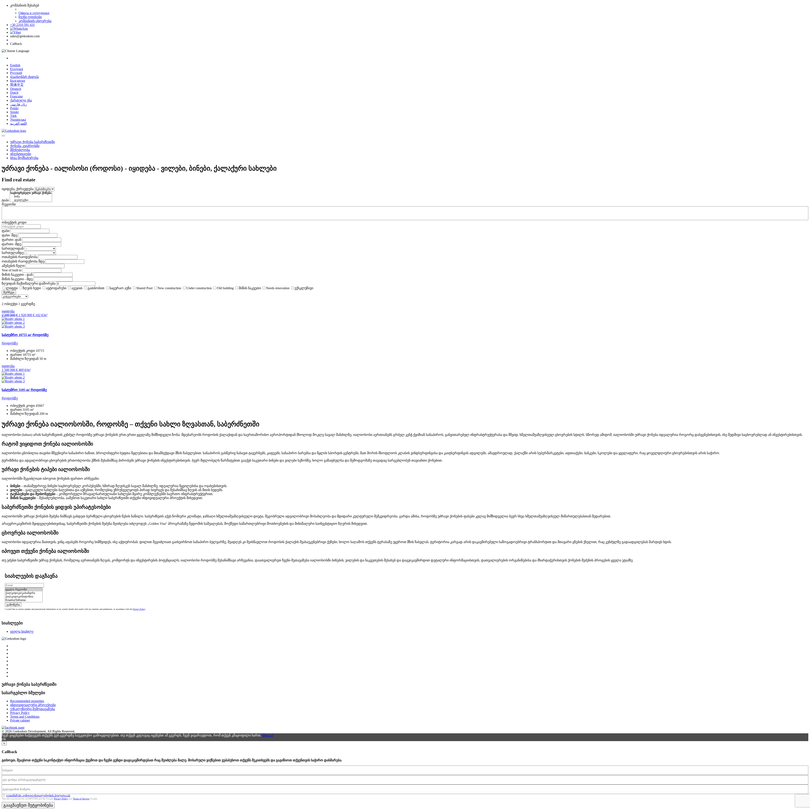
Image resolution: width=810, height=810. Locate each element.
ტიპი (5, 200)
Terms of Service (81, 798)
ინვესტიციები (20, 154)
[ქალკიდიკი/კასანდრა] (23, 593)
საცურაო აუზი (120, 288)
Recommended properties (27, 701)
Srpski (14, 112)
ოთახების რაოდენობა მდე (23, 261)
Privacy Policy (139, 609)
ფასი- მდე (10, 235)
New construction (169, 288)
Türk (13, 116)
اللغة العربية (18, 123)
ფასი (5, 231)
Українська (18, 119)
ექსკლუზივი (303, 288)
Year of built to (12, 270)
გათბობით (96, 288)
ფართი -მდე (11, 244)
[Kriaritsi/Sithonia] (23, 600)
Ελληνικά (16, 69)
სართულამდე (13, 252)
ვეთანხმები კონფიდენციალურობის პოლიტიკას (38, 795)
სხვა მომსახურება (24, 158)
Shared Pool (144, 288)
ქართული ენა (21, 100)
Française (16, 96)
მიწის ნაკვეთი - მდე (17, 279)
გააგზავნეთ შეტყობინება (28, 805)
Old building (225, 288)
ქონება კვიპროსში (24, 146)
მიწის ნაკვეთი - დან (17, 274)
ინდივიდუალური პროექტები (33, 705)
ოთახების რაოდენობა (20, 257)
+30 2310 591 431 (22, 25)
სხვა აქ (267, 735)
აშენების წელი (13, 266)
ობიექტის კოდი (14, 222)
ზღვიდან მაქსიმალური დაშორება (28, 283)
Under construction (199, 288)
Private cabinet (20, 720)
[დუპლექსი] (31, 200)
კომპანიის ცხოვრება (35, 21)
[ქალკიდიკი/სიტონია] (23, 596)
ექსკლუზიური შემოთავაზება (32, 709)
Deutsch (15, 89)
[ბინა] (31, 196)
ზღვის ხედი (32, 288)
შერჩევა (8, 292)
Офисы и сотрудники (34, 13)
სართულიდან (13, 248)
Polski (14, 108)
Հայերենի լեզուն (24, 77)
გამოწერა (13, 604)
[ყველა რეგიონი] (23, 589)
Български (17, 80)
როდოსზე (10, 343)
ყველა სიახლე (21, 631)
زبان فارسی (18, 104)
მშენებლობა (20, 150)
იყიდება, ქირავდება (18, 189)
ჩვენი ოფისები (30, 17)
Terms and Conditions (24, 716)
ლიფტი (12, 288)
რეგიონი (9, 204)
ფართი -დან (11, 239)
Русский (16, 73)
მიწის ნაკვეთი (250, 288)
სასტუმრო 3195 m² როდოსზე (24, 390)
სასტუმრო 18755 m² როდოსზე (25, 335)
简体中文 (17, 84)
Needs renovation (277, 288)
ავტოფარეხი (56, 288)
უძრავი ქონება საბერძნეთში (32, 142)
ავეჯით (77, 288)
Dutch (14, 92)
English (15, 65)
